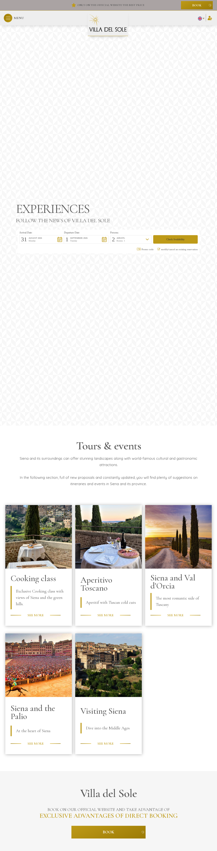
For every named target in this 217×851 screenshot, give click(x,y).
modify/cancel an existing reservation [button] (179, 249)
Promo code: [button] (148, 249)
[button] (14, 18)
